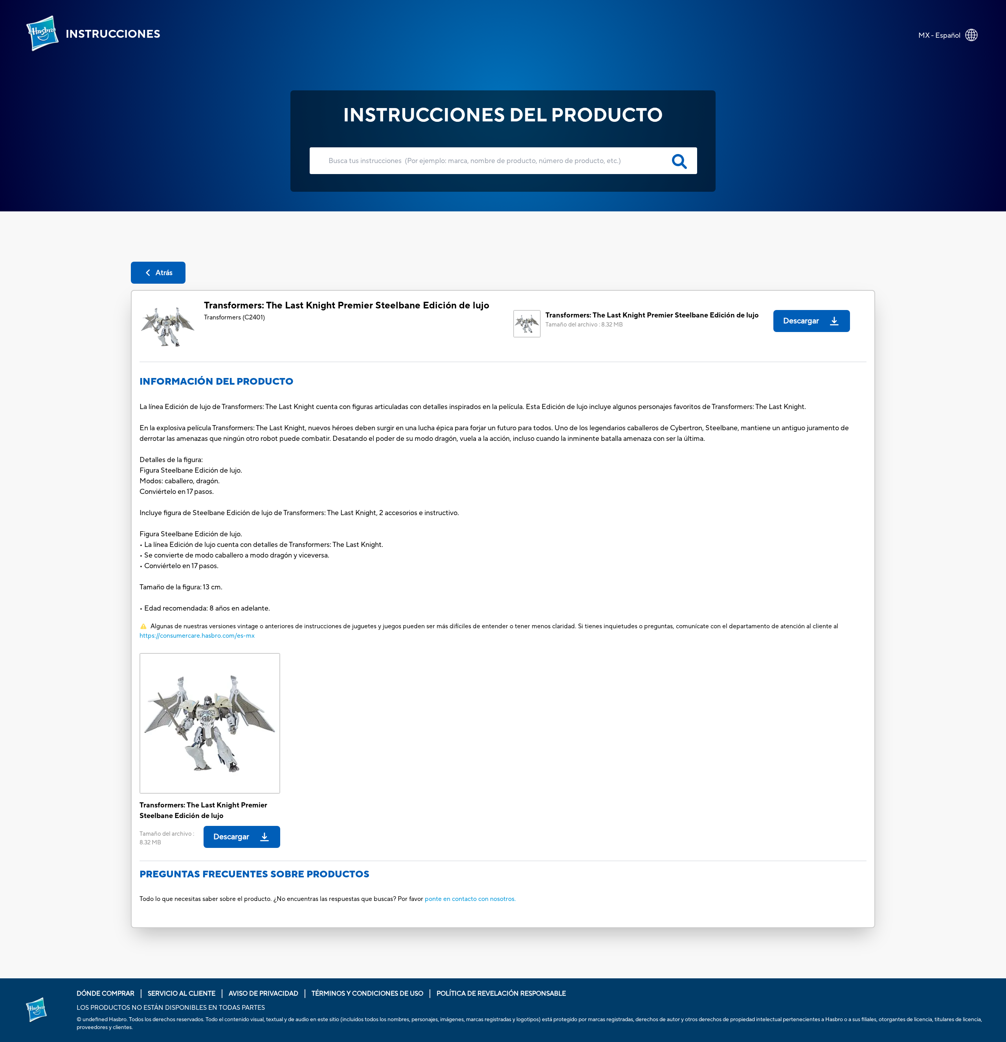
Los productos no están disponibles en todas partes (171, 1008)
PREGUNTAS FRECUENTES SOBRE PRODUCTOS (254, 874)
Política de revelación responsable (501, 994)
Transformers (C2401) (234, 317)
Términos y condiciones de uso (367, 994)
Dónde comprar (105, 994)
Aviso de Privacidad (263, 994)
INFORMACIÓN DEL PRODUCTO (217, 382)
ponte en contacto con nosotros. (470, 899)
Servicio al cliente (181, 994)
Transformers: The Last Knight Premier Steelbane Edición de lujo (346, 305)
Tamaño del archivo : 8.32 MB (584, 324)
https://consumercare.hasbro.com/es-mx (197, 636)
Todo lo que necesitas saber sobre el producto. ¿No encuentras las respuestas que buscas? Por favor (281, 899)
